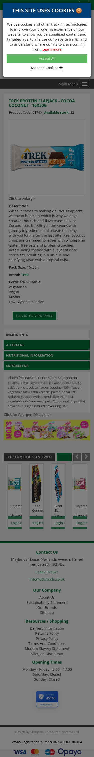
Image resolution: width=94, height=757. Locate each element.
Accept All (47, 58)
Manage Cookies (45, 67)
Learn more (52, 49)
